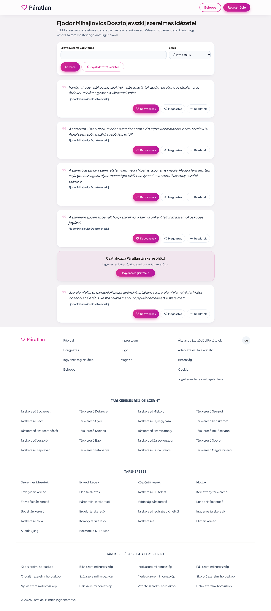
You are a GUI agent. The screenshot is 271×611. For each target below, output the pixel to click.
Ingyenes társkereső (210, 511)
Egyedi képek (89, 482)
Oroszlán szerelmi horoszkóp (41, 576)
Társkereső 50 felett (152, 492)
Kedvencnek (146, 109)
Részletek (198, 109)
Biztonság (185, 360)
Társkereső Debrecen (94, 411)
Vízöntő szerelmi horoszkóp (157, 586)
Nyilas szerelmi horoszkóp (39, 586)
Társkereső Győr (90, 421)
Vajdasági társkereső (152, 502)
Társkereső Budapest (35, 411)
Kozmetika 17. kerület (94, 531)
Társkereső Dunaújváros (154, 450)
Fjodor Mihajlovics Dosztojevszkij (89, 99)
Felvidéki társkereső (35, 502)
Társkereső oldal (32, 521)
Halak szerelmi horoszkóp (214, 586)
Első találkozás (89, 492)
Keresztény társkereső (211, 492)
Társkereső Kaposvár (35, 450)
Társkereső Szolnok (92, 431)
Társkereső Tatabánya (94, 450)
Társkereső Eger (90, 440)
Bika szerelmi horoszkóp (96, 567)
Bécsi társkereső (32, 511)
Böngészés (71, 350)
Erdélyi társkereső (33, 492)
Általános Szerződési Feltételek (200, 340)
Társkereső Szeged (209, 411)
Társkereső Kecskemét (212, 421)
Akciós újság (30, 531)
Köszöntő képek (149, 482)
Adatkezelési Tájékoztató (195, 350)
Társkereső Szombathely (155, 431)
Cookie (183, 369)
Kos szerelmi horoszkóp (37, 567)
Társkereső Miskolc (151, 411)
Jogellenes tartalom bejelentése (201, 379)
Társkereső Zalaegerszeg (155, 440)
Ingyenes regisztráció (135, 272)
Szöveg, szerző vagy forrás (77, 47)
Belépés (210, 7)
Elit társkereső (206, 521)
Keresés (70, 67)
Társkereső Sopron (209, 440)
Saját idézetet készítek (102, 67)
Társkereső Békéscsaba (213, 431)
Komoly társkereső (92, 521)
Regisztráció (237, 7)
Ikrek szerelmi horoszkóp (155, 567)
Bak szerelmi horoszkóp (95, 586)
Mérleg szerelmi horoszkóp (156, 576)
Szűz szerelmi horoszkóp (96, 576)
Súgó (124, 350)
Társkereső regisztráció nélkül (158, 511)
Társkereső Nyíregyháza (154, 421)
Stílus (172, 47)
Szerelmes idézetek (35, 482)
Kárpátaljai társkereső (94, 502)
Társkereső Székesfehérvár (39, 431)
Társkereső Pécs (32, 421)
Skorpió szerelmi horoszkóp (215, 576)
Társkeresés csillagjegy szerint (136, 554)
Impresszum (129, 340)
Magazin (126, 360)
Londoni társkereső (209, 502)
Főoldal (68, 340)
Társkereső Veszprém (35, 440)
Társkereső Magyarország (214, 450)
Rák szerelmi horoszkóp (212, 567)
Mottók (201, 482)
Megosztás (173, 109)
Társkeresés (146, 521)
